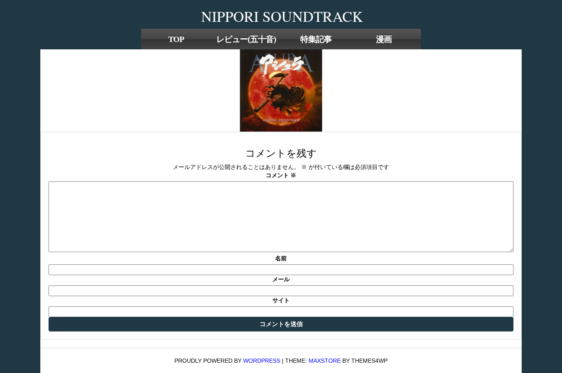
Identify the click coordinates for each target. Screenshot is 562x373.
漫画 (384, 39)
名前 (281, 258)
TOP (176, 39)
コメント (281, 175)
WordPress (261, 360)
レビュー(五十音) (246, 39)
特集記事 (316, 39)
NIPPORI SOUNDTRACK (282, 16)
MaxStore (325, 360)
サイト (281, 300)
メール (281, 279)
